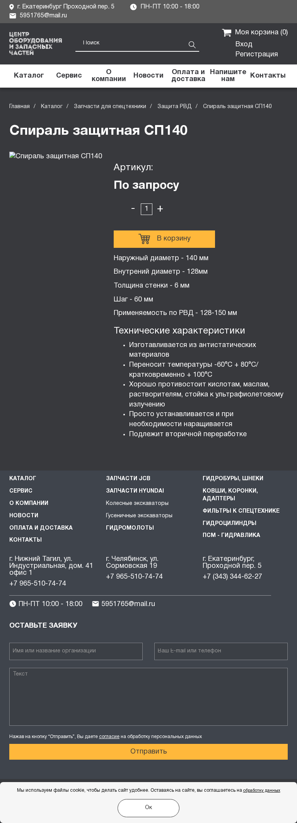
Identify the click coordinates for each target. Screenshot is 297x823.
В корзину (174, 238)
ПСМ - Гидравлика (231, 535)
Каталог (52, 106)
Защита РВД (174, 106)
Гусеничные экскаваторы (139, 515)
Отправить (148, 751)
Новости (23, 515)
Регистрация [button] (257, 54)
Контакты (25, 540)
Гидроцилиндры (229, 523)
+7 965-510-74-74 (37, 584)
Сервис (20, 491)
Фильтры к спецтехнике (241, 511)
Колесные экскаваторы (137, 503)
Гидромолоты (130, 528)
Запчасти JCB (128, 478)
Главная (19, 106)
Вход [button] (244, 44)
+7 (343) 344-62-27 (232, 577)
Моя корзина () (261, 32)
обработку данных (261, 791)
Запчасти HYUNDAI (135, 491)
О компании (28, 503)
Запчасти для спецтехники (110, 106)
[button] (228, 76)
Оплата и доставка (41, 528)
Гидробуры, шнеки (233, 478)
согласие (109, 737)
